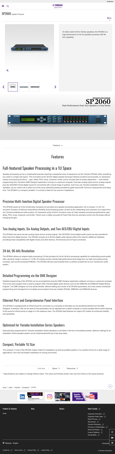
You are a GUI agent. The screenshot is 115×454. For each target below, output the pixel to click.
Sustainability (92, 435)
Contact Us (6, 450)
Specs (54, 368)
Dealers (61, 408)
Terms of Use (18, 450)
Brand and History (94, 429)
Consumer (105, 443)
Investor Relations (94, 432)
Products (17, 387)
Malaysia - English (11, 443)
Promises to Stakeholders (96, 427)
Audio (10, 387)
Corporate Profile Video (95, 416)
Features (56, 145)
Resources (71, 368)
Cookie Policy (45, 450)
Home (4, 387)
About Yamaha (92, 408)
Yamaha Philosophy (94, 424)
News (32, 408)
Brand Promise (92, 419)
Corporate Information (95, 414)
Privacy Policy (32, 450)
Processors (25, 387)
